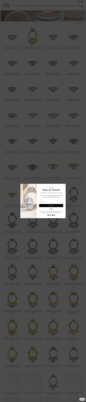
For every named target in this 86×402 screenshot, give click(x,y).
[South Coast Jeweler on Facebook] (48, 215)
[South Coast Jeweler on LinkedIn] (52, 215)
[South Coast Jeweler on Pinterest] (54, 215)
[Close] (64, 185)
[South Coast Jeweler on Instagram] (50, 215)
